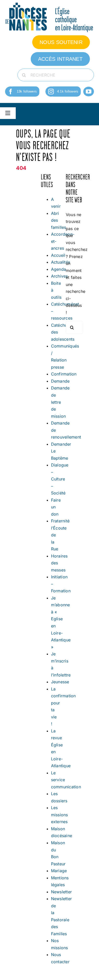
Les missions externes (59, 814)
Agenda (58, 269)
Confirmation (64, 373)
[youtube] (88, 91)
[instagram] (51, 91)
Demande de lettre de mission (60, 401)
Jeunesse (60, 681)
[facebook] (10, 91)
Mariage (59, 870)
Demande (60, 381)
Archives (59, 276)
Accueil (58, 255)
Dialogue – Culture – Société (60, 478)
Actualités (60, 262)
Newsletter (61, 891)
